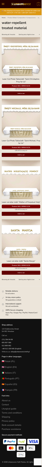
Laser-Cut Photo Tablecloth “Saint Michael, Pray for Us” (21, 141)
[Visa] (33, 441)
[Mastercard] (11, 448)
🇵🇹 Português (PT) (10, 378)
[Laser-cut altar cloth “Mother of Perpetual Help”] (21, 179)
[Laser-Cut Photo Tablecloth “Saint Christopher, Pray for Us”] (21, 56)
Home (3, 18)
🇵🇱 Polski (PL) (8, 361)
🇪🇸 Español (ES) (9, 384)
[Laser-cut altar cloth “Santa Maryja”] (21, 238)
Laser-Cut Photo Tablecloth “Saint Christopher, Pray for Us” (21, 80)
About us (6, 400)
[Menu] (5, 4)
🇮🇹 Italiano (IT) (9, 372)
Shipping (6, 416)
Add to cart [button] (21, 93)
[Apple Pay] (30, 448)
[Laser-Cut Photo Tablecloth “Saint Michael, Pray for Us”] (21, 118)
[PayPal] (9, 441)
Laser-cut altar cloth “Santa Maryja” (21, 261)
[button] (38, 4)
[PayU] (22, 441)
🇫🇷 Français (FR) (9, 390)
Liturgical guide (9, 408)
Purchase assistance (11, 429)
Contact (5, 404)
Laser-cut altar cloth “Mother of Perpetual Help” (21, 202)
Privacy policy (8, 421)
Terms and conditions (12, 412)
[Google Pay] (21, 454)
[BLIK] (21, 448)
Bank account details (11, 425)
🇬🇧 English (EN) (9, 367)
